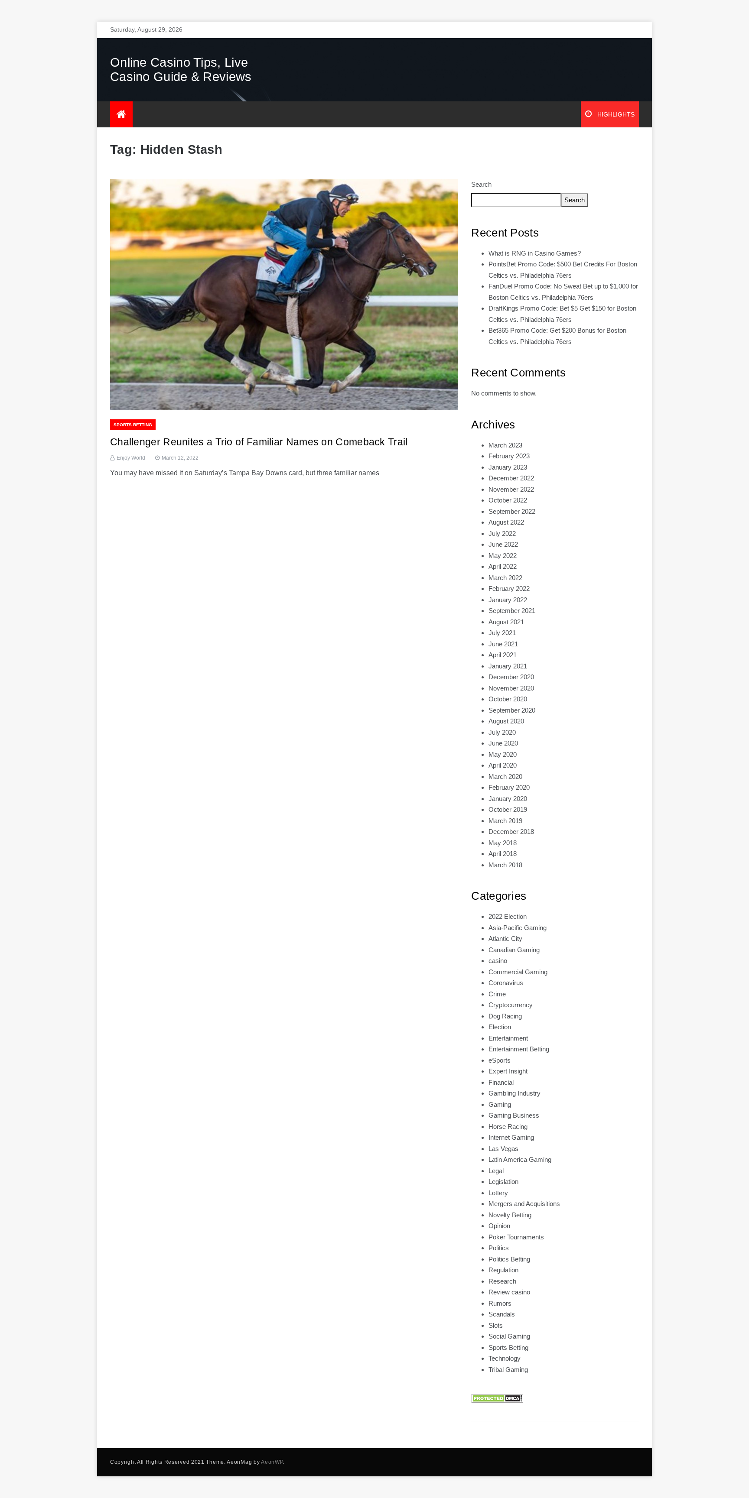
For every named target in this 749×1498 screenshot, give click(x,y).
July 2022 (502, 533)
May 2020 (502, 754)
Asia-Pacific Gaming (517, 927)
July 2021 (502, 632)
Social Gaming (509, 1336)
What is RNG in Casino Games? (534, 253)
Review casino (509, 1292)
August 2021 (506, 622)
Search (481, 184)
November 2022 (511, 489)
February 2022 (509, 588)
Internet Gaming (511, 1137)
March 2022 (505, 577)
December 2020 (511, 677)
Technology (504, 1358)
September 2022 (511, 511)
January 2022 (507, 599)
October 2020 (507, 699)
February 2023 (509, 456)
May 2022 (502, 555)
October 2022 (507, 500)
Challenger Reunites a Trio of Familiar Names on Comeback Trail (259, 441)
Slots (495, 1325)
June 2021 (503, 644)
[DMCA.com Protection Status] (497, 1397)
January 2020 (507, 798)
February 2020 (509, 787)
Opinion (499, 1225)
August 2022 (506, 522)
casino (497, 960)
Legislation (503, 1181)
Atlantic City (505, 938)
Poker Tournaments (516, 1237)
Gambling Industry (514, 1093)
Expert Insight (508, 1071)
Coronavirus (505, 982)
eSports (499, 1060)
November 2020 (511, 688)
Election (499, 1027)
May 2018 (502, 842)
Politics (498, 1248)
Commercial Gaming (517, 972)
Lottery (498, 1192)
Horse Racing (508, 1126)
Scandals (501, 1314)
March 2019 (505, 820)
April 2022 (502, 566)
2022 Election (507, 916)
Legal (496, 1170)
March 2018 (505, 865)
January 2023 (507, 467)
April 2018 (502, 853)
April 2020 (502, 765)
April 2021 (502, 654)
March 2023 (505, 445)
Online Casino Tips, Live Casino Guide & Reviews (181, 69)
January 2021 (507, 666)
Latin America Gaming (519, 1159)
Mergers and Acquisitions (524, 1203)
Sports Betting (133, 424)
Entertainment (508, 1038)
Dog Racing (505, 1016)
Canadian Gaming (514, 949)
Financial (501, 1082)
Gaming (499, 1104)
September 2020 (511, 710)
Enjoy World (131, 458)
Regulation (503, 1270)
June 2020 (503, 743)
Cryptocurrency (510, 1004)
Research (502, 1281)
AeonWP (272, 1462)
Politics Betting (509, 1259)
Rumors (499, 1303)
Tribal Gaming (508, 1369)
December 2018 (511, 831)
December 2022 (511, 478)
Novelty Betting (509, 1215)
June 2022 (503, 544)
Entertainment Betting (518, 1049)
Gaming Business (513, 1115)
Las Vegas (503, 1148)
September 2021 (511, 610)
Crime (497, 994)
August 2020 (506, 721)
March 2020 (505, 776)
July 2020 (502, 732)
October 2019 (507, 809)
